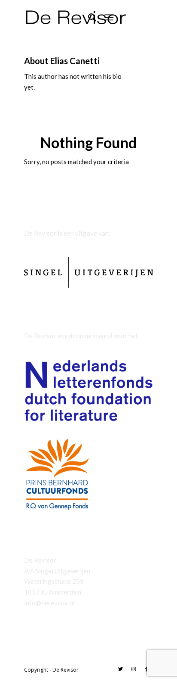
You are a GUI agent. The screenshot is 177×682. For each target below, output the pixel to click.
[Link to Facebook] (146, 669)
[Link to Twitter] (120, 669)
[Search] (87, 17)
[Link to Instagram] (133, 669)
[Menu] (108, 17)
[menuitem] (87, 17)
